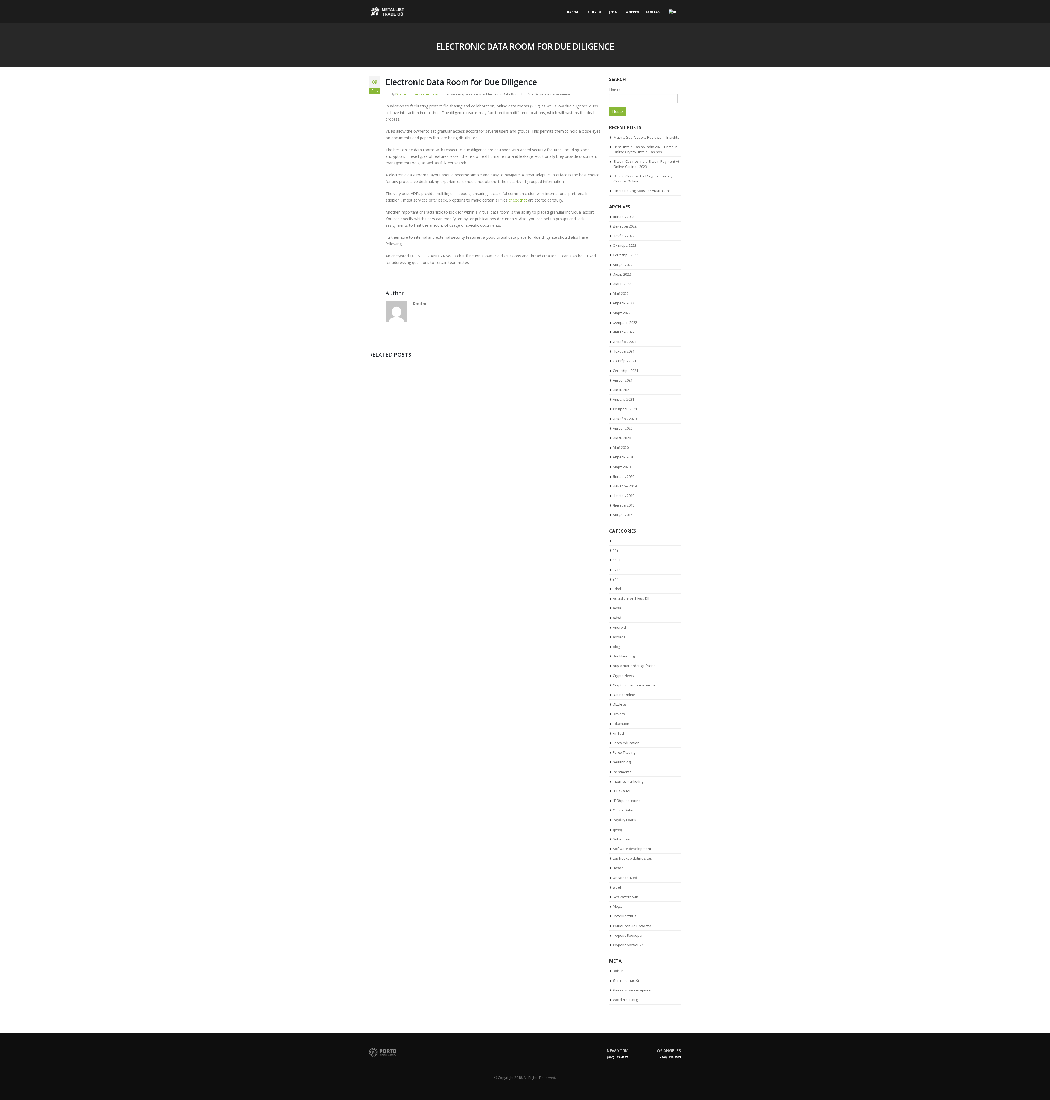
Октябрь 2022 (624, 245)
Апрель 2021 (623, 399)
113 (616, 550)
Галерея (631, 12)
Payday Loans (624, 819)
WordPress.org (625, 999)
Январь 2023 (623, 216)
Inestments (622, 771)
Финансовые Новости (632, 925)
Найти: (615, 89)
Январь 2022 (623, 332)
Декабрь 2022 (625, 226)
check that (518, 200)
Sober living (622, 839)
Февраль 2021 (625, 408)
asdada (619, 637)
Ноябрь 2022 (623, 235)
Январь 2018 (623, 505)
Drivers (619, 713)
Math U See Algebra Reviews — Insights (646, 137)
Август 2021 (622, 380)
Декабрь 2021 (625, 341)
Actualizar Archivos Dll (631, 598)
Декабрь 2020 (625, 418)
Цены (613, 12)
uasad (618, 867)
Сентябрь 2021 (625, 370)
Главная (573, 12)
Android (619, 627)
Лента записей (626, 980)
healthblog (622, 761)
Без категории (426, 94)
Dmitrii (400, 94)
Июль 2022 (622, 274)
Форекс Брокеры (627, 935)
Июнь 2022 (622, 283)
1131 (616, 559)
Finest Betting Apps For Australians (642, 190)
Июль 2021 (622, 389)
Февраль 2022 (625, 322)
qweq (617, 829)
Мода (617, 906)
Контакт (654, 12)
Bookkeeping (624, 656)
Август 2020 (622, 428)
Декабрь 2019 (625, 486)
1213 (616, 569)
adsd (617, 617)
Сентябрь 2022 (625, 254)
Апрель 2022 (623, 303)
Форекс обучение (628, 944)
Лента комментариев (632, 990)
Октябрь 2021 (624, 360)
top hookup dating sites (632, 858)
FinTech (619, 733)
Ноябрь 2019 (623, 495)
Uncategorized (625, 877)
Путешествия (624, 915)
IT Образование (627, 800)
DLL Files (620, 704)
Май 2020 (621, 447)
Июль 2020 (622, 437)
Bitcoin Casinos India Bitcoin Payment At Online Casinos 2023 (646, 164)
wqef (617, 887)
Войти (618, 970)
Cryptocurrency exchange (634, 685)
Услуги (594, 12)
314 (616, 579)
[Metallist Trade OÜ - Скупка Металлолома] (388, 12)
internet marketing (628, 781)
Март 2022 (622, 312)
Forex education (626, 742)
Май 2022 (621, 293)
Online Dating (624, 810)
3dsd (617, 588)
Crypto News (623, 675)
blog (616, 646)
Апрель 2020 (623, 457)
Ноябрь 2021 (623, 351)
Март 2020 (622, 466)
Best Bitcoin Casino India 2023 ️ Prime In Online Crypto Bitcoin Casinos (645, 149)
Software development (632, 848)
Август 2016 (622, 514)
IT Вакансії (621, 790)
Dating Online (624, 694)
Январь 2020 (623, 476)
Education (621, 723)
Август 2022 (622, 264)
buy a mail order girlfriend (634, 665)
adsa (617, 608)
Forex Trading (624, 752)
